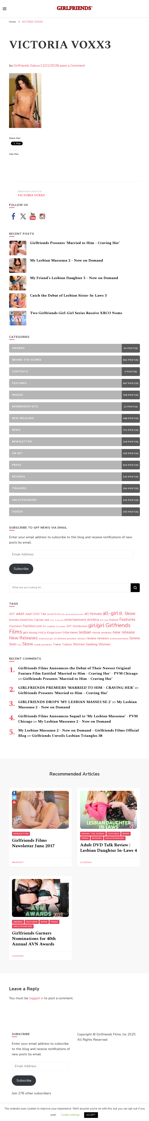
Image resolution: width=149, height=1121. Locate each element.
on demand (60, 638)
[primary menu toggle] (4, 8)
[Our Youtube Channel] (32, 216)
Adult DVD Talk (35, 614)
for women (61, 626)
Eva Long (104, 620)
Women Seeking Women (91, 644)
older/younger (46, 638)
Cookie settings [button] (70, 1115)
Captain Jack (41, 620)
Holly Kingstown (50, 632)
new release (123, 632)
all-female (93, 613)
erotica (93, 619)
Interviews (70, 632)
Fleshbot (15, 626)
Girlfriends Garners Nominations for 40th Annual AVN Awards (34, 938)
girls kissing (30, 633)
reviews (103, 638)
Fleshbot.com (32, 626)
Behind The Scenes (93, 833)
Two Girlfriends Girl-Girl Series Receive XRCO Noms (76, 313)
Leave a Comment (71, 65)
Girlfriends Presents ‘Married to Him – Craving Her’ (75, 243)
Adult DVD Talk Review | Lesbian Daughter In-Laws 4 (108, 848)
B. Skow (127, 613)
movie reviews (102, 632)
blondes (14, 620)
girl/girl (96, 625)
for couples (49, 626)
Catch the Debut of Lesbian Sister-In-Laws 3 (68, 295)
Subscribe (21, 569)
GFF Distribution (77, 626)
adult (20, 613)
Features (127, 619)
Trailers (67, 644)
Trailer (57, 644)
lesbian (85, 632)
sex (19, 644)
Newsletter (21, 833)
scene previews (119, 638)
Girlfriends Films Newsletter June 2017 (33, 843)
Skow (27, 644)
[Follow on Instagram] (42, 216)
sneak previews (43, 644)
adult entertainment (75, 614)
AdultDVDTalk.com (56, 614)
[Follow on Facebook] (13, 216)
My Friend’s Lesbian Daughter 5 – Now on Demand (74, 278)
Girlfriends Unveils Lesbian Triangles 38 (67, 735)
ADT (12, 614)
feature (113, 620)
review (91, 638)
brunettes (26, 620)
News (126, 833)
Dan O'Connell (56, 620)
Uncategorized (114, 838)
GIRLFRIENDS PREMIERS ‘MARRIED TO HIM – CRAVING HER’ (76, 687)
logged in (36, 998)
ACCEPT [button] (91, 1115)
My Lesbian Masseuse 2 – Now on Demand (66, 260)
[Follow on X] (23, 216)
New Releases (23, 638)
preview (71, 638)
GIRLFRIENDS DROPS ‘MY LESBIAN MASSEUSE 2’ (64, 702)
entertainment (75, 619)
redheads (81, 638)
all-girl (110, 613)
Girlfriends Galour (27, 65)
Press (85, 838)
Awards (18, 922)
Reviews (97, 838)
